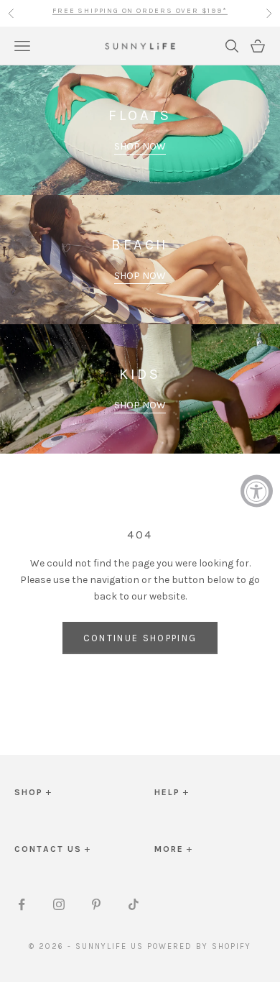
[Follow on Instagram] (59, 904)
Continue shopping (140, 638)
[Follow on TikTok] (133, 904)
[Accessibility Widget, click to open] (257, 491)
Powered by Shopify (199, 946)
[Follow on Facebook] (21, 904)
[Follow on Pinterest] (96, 904)
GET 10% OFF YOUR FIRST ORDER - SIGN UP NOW (140, 13)
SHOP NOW (140, 146)
